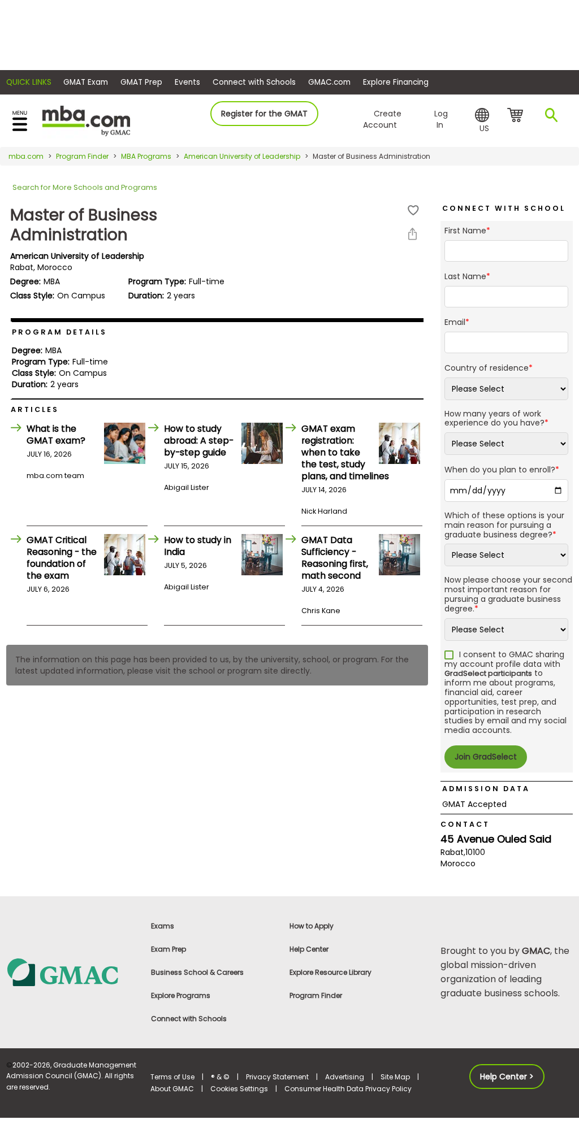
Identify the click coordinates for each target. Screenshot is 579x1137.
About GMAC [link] (172, 1088)
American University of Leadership (242, 156)
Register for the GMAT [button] (264, 113)
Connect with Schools (254, 82)
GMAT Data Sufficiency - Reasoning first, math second (334, 557)
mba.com (26, 156)
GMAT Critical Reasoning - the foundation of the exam (62, 557)
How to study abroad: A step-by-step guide (199, 440)
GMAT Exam (85, 82)
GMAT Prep (141, 82)
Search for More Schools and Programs (84, 187)
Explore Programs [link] (180, 995)
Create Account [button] (382, 119)
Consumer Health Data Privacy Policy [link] (348, 1088)
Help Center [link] (309, 949)
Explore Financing (396, 82)
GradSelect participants (488, 673)
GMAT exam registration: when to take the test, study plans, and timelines (345, 452)
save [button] (413, 210)
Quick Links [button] (28, 82)
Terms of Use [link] (172, 1077)
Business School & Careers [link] (197, 972)
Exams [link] (162, 926)
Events (187, 82)
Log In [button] (441, 119)
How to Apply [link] (312, 926)
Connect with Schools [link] (189, 1018)
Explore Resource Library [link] (330, 972)
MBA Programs (146, 156)
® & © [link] (220, 1077)
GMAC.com (329, 82)
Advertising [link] (344, 1077)
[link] (72, 972)
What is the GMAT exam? (56, 434)
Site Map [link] (395, 1077)
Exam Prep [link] (168, 949)
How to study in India (197, 545)
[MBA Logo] (86, 120)
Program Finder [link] (316, 995)
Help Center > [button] (507, 1076)
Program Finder (82, 156)
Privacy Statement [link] (277, 1077)
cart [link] (517, 116)
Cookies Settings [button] (239, 1088)
